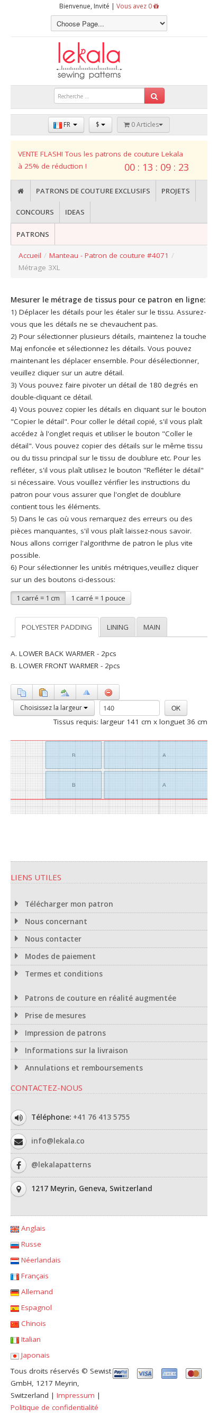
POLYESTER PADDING (57, 627)
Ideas (75, 212)
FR (67, 124)
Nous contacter (52, 939)
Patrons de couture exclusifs (93, 191)
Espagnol (35, 1307)
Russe (30, 1244)
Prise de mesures (54, 1015)
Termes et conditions (63, 974)
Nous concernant (55, 921)
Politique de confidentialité (54, 1407)
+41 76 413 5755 (101, 1117)
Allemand (36, 1291)
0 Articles (144, 124)
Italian (30, 1339)
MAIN (151, 627)
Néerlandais (40, 1260)
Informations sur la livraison (75, 1050)
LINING (118, 627)
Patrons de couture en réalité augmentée (99, 998)
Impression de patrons (64, 1033)
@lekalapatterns (61, 1164)
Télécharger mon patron (68, 904)
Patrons (32, 234)
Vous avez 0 (134, 6)
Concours (35, 212)
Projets (175, 191)
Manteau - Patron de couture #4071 (109, 255)
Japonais (34, 1355)
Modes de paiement (59, 956)
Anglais (32, 1228)
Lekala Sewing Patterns (109, 61)
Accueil (30, 255)
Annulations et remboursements (83, 1068)
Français (34, 1275)
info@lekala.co (58, 1141)
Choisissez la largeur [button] (52, 707)
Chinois (32, 1323)
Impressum (76, 1395)
